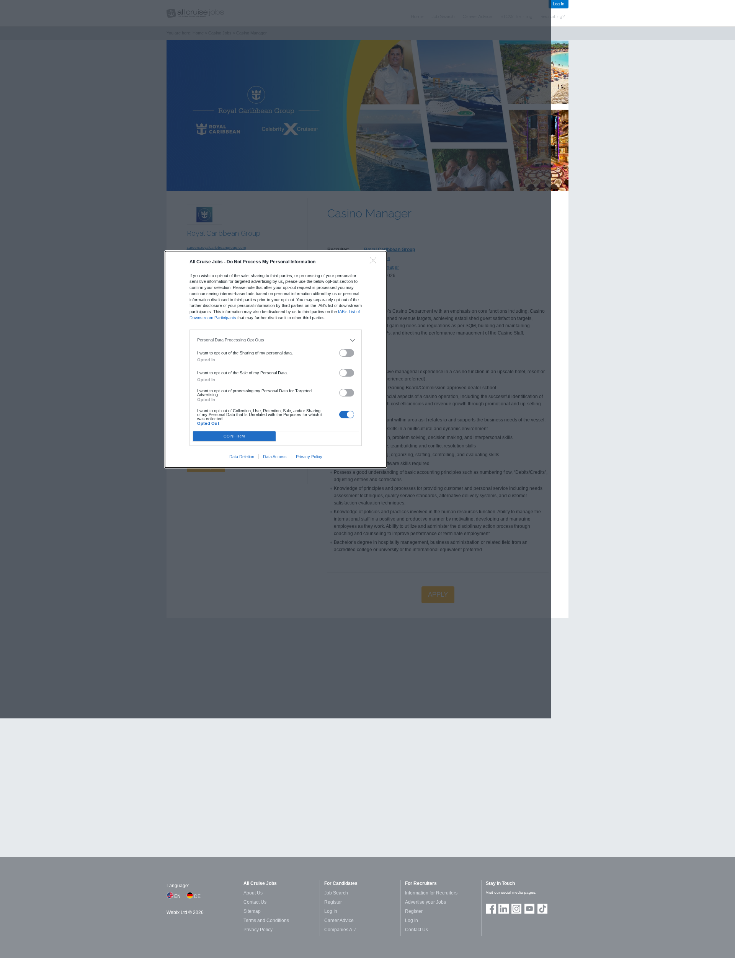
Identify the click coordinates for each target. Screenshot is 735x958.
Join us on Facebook (491, 909)
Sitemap (252, 911)
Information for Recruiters (431, 893)
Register (333, 902)
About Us (253, 893)
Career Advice (339, 920)
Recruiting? (553, 16)
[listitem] (275, 340)
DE (197, 896)
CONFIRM (234, 436)
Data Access (275, 456)
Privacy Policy (309, 456)
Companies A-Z (340, 929)
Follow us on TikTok (542, 909)
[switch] (346, 353)
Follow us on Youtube (529, 909)
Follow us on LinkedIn (503, 909)
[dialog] (275, 359)
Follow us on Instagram (516, 909)
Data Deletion (241, 456)
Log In (558, 4)
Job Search (336, 893)
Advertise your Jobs (425, 902)
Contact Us (254, 902)
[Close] (375, 262)
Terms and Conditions (266, 920)
